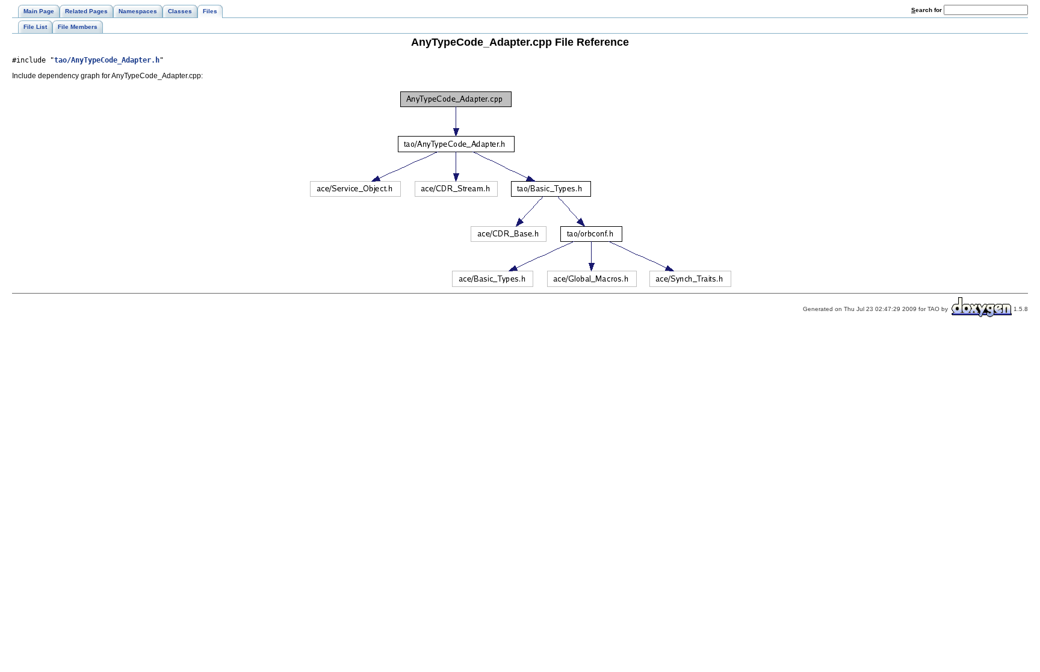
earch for (927, 10)
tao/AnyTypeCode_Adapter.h (106, 60)
